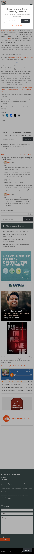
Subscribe (26, 20)
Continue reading (17, 25)
